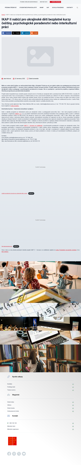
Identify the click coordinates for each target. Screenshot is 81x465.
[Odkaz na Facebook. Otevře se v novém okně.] (9, 454)
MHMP (42, 7)
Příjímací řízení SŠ (10, 7)
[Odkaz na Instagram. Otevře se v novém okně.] (14, 454)
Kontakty (70, 7)
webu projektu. (15, 106)
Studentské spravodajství (28, 7)
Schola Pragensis (58, 7)
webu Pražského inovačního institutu (66, 250)
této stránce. (5, 251)
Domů (3, 14)
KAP (48, 7)
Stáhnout (31, 193)
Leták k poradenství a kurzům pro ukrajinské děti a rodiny (14, 193)
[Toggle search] (77, 8)
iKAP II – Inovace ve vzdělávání (33, 125)
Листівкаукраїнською (7, 246)
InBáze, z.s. (18, 113)
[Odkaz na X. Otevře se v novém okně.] (19, 454)
